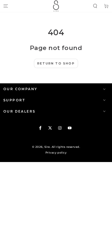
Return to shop (56, 63)
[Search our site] (95, 6)
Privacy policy (56, 152)
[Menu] (5, 6)
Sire (47, 146)
